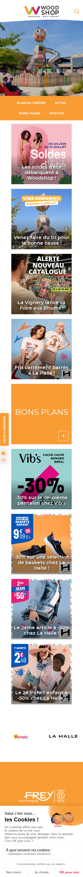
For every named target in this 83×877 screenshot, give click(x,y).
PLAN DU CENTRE (31, 103)
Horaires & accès (4, 429)
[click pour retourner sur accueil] (23, 736)
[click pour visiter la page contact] (3, 460)
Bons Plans (29, 113)
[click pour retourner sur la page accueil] (41, 11)
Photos (57, 113)
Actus (60, 103)
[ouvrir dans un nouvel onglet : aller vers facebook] (3, 454)
